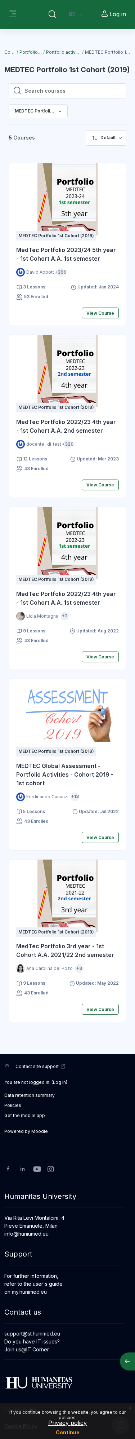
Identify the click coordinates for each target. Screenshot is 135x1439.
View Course (100, 313)
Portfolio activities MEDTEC (63, 52)
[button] (52, 14)
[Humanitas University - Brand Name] (67, 1382)
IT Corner (37, 1349)
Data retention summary (29, 1095)
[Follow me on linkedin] (22, 1169)
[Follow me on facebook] (8, 1169)
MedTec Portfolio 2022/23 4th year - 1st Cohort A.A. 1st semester (66, 598)
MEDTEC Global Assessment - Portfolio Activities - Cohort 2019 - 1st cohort (64, 774)
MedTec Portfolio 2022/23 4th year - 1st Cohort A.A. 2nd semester (66, 426)
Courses (10, 52)
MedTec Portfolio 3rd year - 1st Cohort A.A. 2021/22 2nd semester (65, 950)
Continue (68, 1432)
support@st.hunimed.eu (32, 1333)
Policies (12, 1105)
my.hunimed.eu (29, 1292)
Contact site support (37, 1066)
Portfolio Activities (30, 52)
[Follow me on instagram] (51, 1170)
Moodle (39, 1131)
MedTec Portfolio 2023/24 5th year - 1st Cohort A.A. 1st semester (66, 254)
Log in (117, 14)
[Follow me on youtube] (36, 1170)
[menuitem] (106, 138)
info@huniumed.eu (26, 1234)
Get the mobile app (24, 1115)
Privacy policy (67, 1422)
